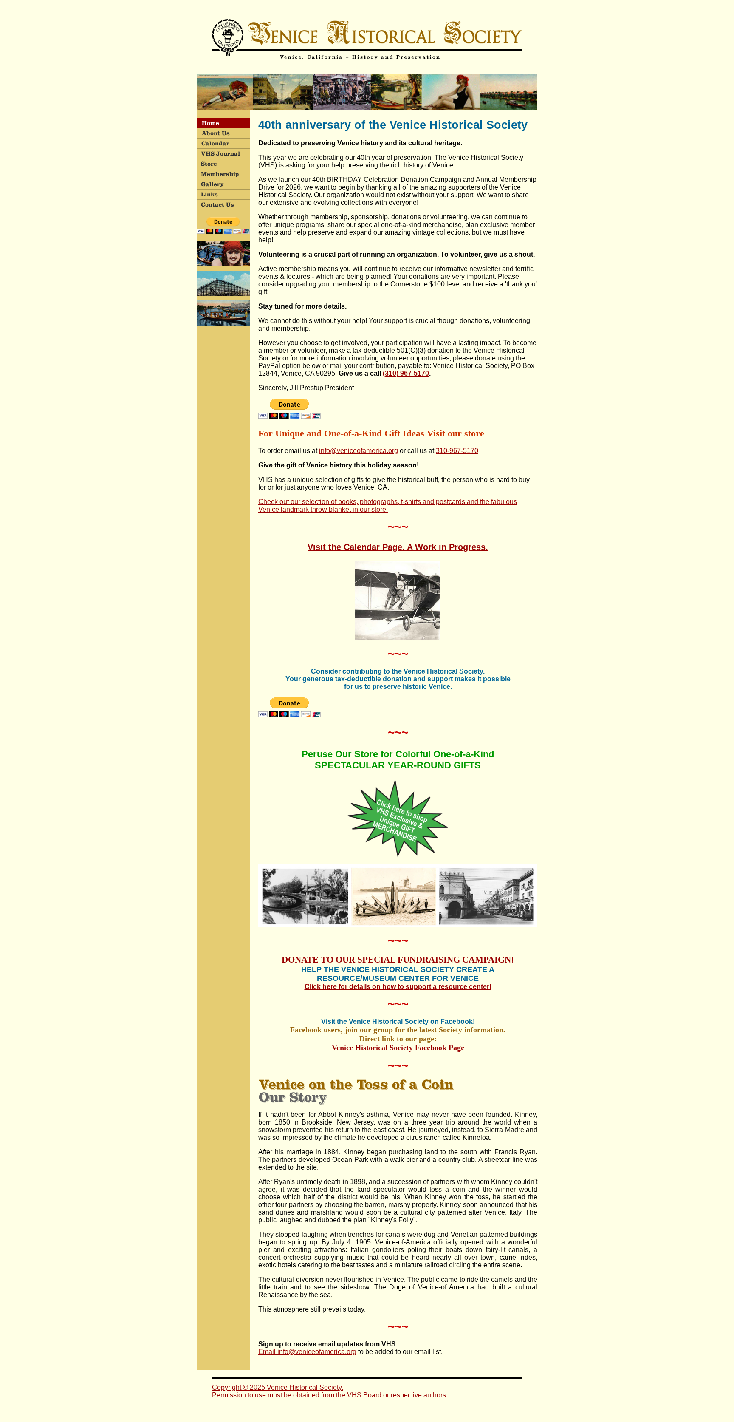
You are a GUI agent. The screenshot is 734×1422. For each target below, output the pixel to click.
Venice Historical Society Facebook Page (398, 1047)
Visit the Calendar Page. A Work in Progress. (398, 547)
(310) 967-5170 (406, 373)
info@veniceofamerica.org (358, 450)
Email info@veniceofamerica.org (307, 1351)
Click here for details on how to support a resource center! (398, 986)
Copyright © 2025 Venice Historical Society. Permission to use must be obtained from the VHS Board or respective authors (329, 1391)
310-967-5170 (457, 450)
